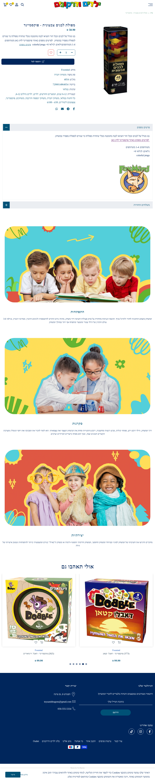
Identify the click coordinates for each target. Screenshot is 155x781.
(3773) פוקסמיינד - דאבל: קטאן (116, 653)
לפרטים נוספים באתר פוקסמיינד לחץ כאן (130, 140)
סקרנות (77, 423)
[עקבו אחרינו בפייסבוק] (150, 732)
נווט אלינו (67, 741)
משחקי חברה (60, 74)
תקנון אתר (91, 741)
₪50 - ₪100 (52, 102)
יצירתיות (77, 535)
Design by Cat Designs (78, 768)
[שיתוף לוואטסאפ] (56, 108)
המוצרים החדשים (48, 94)
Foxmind (65, 69)
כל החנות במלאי (67, 98)
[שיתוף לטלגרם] (68, 108)
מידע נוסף (24, 774)
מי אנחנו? (78, 741)
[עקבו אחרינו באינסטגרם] (141, 732)
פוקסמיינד (10, 98)
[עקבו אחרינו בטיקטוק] (132, 732)
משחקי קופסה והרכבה (35, 98)
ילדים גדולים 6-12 (24, 94)
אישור (13, 775)
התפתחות (77, 312)
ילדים (35, 94)
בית (151, 13)
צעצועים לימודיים (67, 102)
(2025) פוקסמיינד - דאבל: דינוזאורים (38, 653)
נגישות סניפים (105, 741)
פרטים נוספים (25, 45)
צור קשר (118, 741)
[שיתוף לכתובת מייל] (62, 108)
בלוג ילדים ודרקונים (51, 741)
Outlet (36, 741)
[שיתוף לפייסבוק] (74, 108)
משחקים (20, 98)
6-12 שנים (62, 94)
